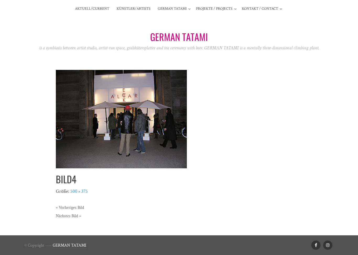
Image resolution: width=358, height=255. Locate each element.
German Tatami (172, 8)
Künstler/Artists (133, 8)
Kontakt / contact (260, 8)
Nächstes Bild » (68, 216)
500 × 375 (79, 191)
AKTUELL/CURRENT (92, 8)
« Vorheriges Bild (70, 207)
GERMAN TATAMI (69, 245)
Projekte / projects (214, 8)
